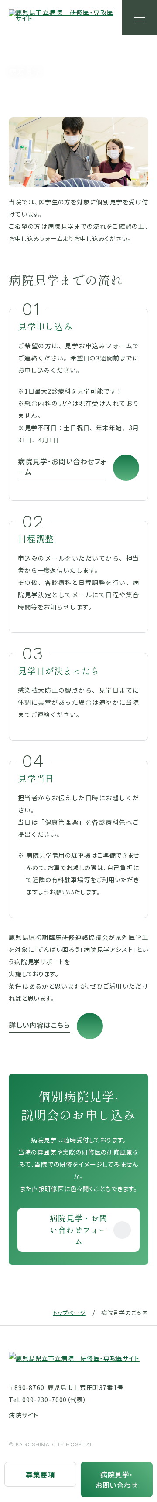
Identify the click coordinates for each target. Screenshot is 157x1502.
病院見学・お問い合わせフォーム (62, 466)
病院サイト (23, 1414)
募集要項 (40, 1474)
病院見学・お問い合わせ (117, 1479)
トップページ (69, 1312)
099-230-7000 (44, 1399)
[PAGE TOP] (139, 1440)
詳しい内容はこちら (39, 1024)
